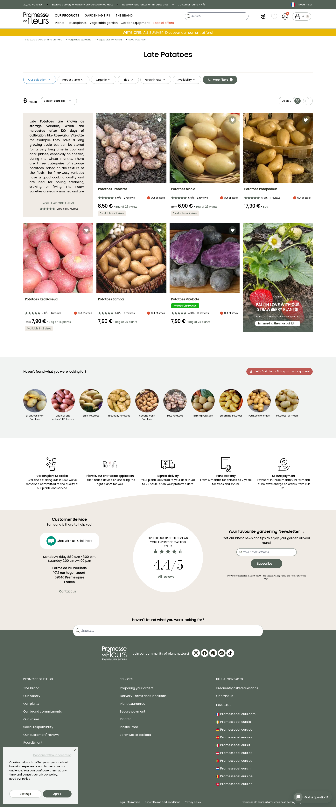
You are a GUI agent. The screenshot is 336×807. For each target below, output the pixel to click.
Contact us (224, 696)
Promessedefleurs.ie (235, 722)
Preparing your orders (136, 688)
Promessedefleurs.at (235, 753)
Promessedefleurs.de (235, 729)
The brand (31, 688)
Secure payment (132, 711)
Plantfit (125, 719)
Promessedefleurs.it (234, 745)
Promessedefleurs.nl (235, 768)
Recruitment (33, 742)
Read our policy (19, 779)
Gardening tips (97, 15)
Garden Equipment (135, 22)
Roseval (60, 135)
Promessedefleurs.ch (235, 784)
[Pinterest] (213, 653)
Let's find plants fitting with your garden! (282, 371)
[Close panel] (74, 750)
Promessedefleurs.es (235, 737)
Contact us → (69, 591)
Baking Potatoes (203, 415)
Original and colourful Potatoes (63, 417)
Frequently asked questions (237, 688)
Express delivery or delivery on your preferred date (82, 4)
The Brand (124, 15)
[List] (304, 101)
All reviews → (168, 576)
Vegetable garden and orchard (43, 39)
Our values (31, 719)
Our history (31, 696)
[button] (263, 16)
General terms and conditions (162, 802)
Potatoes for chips (259, 415)
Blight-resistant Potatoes (35, 417)
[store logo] (36, 18)
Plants (59, 22)
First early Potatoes (119, 415)
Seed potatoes (137, 39)
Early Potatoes (91, 415)
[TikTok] (230, 653)
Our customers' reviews (41, 735)
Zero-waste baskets (135, 735)
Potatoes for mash (287, 415)
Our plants (31, 703)
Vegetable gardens (79, 39)
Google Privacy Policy (276, 576)
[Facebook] (204, 653)
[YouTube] (221, 653)
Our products (67, 15)
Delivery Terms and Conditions (143, 696)
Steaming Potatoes (231, 415)
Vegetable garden (104, 22)
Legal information (129, 802)
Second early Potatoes (147, 417)
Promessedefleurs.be (236, 776)
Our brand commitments (42, 711)
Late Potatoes (175, 415)
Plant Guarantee (132, 703)
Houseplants (77, 22)
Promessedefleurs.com (237, 714)
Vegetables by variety (109, 39)
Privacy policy (193, 802)
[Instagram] (196, 653)
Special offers (163, 22)
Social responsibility (38, 727)
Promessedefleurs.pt (235, 760)
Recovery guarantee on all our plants (145, 4)
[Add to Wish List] (159, 120)
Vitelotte (77, 135)
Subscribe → (266, 563)
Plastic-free (129, 727)
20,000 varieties (33, 4)
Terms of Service (298, 576)
